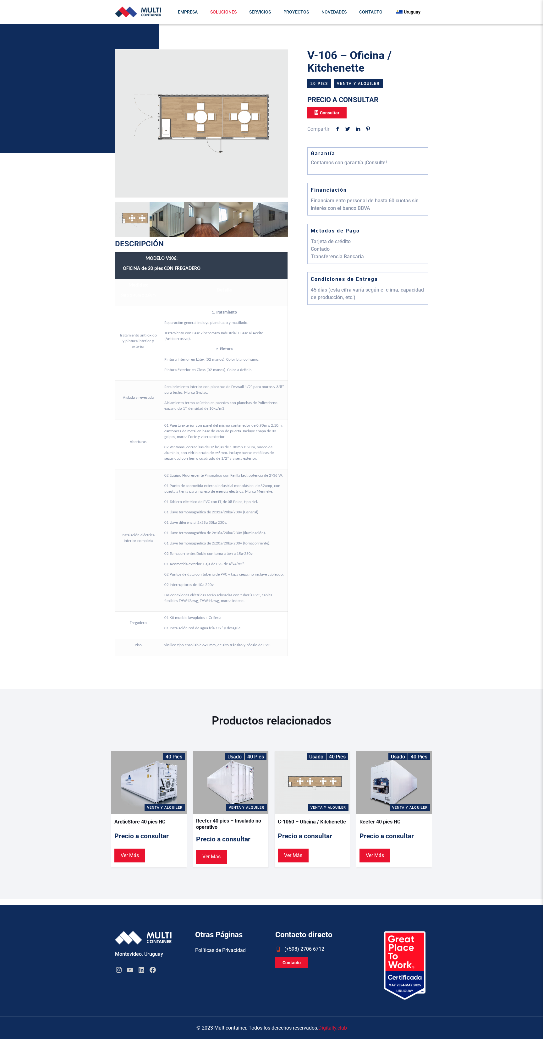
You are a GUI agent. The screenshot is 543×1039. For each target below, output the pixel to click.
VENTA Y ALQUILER (358, 83)
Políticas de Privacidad (220, 950)
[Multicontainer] (138, 12)
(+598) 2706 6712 (304, 949)
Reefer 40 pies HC (379, 822)
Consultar (329, 112)
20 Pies (319, 83)
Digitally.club (332, 1028)
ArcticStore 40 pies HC (139, 822)
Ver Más (130, 855)
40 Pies (174, 757)
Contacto (291, 962)
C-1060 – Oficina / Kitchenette (312, 822)
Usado (235, 757)
